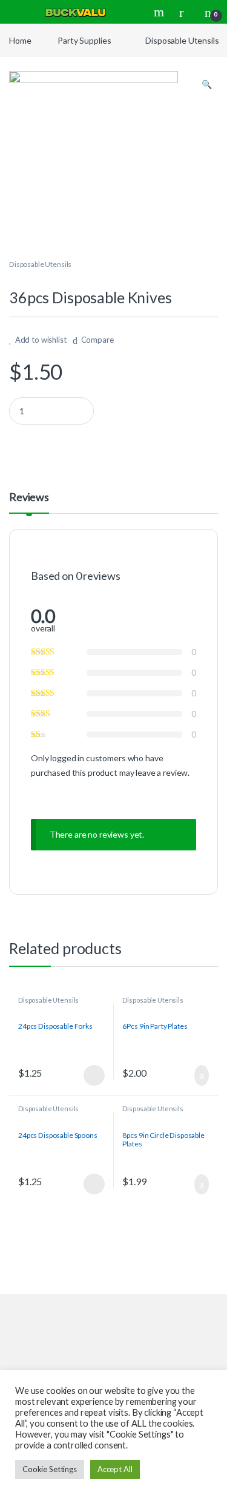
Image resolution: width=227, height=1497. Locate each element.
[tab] (29, 502)
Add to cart (201, 1075)
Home (20, 40)
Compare (97, 340)
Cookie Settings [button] (49, 1469)
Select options (90, 1075)
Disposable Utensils (182, 40)
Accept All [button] (115, 1469)
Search (160, 12)
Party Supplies (84, 40)
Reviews (29, 497)
